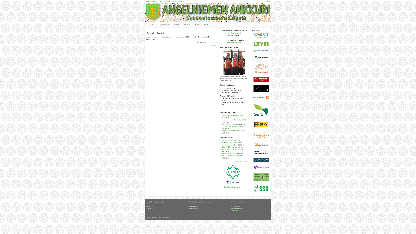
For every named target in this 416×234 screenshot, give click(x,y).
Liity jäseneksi (235, 206)
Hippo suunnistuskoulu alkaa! (232, 156)
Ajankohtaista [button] (164, 25)
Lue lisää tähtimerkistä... (232, 187)
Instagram (150, 206)
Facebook (150, 208)
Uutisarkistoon (212, 45)
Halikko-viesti (177, 1)
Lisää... (241, 93)
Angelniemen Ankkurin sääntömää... (234, 120)
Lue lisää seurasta (237, 208)
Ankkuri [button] (152, 25)
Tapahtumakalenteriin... (240, 108)
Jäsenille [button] (177, 25)
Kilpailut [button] (207, 25)
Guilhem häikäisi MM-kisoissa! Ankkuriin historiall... (232, 144)
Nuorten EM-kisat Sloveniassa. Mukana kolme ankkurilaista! (232, 148)
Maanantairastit (164, 1)
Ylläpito (267, 1)
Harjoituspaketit (151, 1)
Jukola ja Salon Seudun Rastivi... (233, 126)
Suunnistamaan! (227, 140)
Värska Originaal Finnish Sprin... (233, 115)
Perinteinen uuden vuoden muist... (234, 131)
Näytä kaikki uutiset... (241, 161)
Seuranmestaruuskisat (230, 124)
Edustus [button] (187, 25)
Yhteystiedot (235, 210)
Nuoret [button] (197, 25)
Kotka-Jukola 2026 (228, 153)
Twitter (149, 210)
